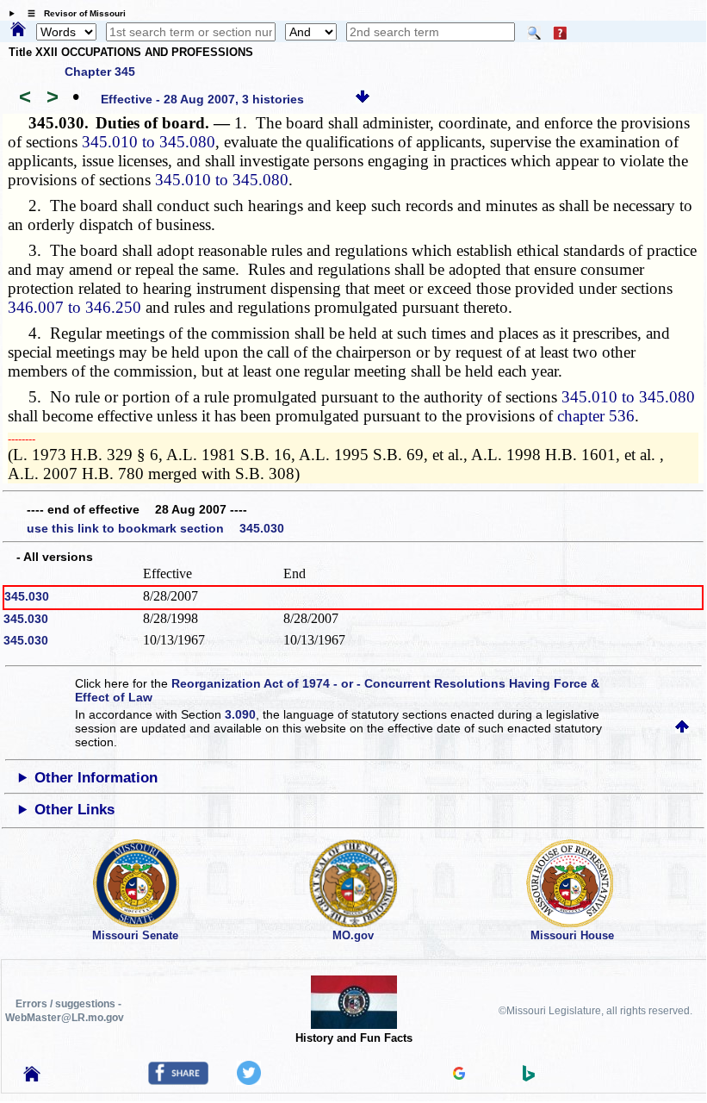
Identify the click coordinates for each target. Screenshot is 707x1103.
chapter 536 (596, 416)
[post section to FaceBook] (178, 1080)
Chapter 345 (100, 71)
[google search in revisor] (459, 1075)
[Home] (18, 30)
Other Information (96, 778)
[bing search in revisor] (529, 1077)
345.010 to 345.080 (148, 142)
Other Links (74, 809)
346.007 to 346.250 (74, 307)
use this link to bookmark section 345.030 (155, 528)
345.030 (26, 596)
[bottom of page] (362, 99)
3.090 (240, 714)
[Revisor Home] (31, 1077)
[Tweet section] (249, 1080)
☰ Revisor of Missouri (72, 13)
